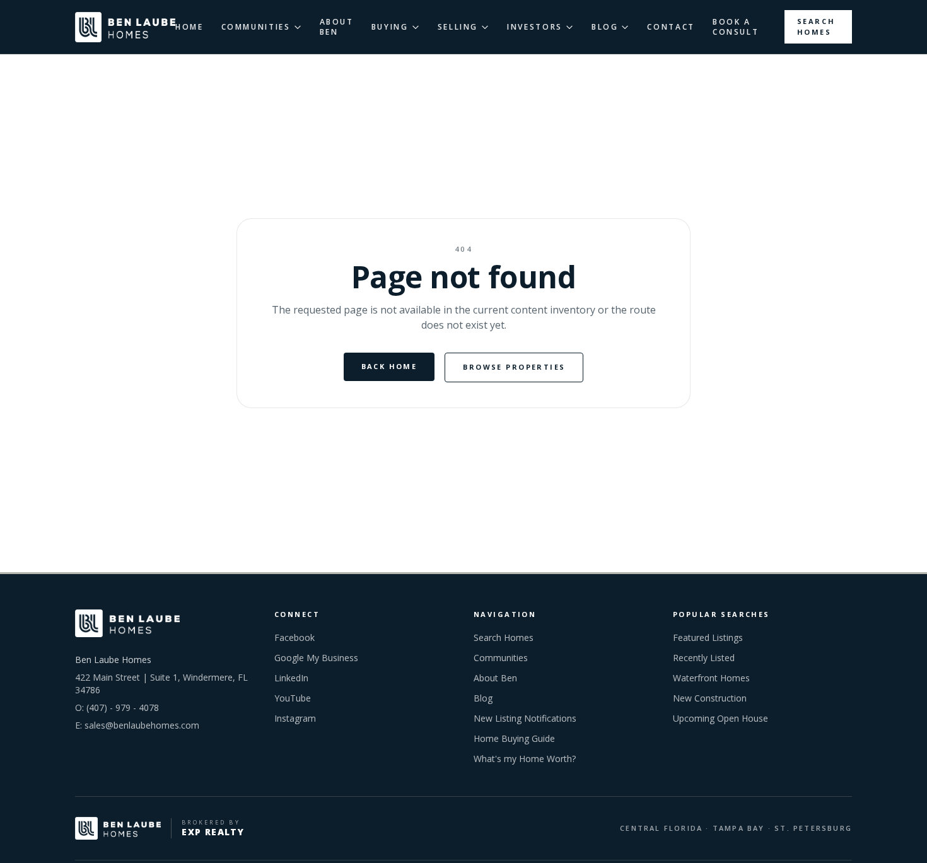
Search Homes (816, 26)
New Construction (710, 698)
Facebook (294, 637)
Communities (501, 658)
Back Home (389, 366)
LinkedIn (291, 678)
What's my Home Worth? (525, 759)
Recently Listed (704, 658)
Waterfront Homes (711, 678)
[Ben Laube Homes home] (125, 27)
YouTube (292, 698)
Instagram (295, 718)
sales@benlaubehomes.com (142, 725)
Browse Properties (514, 367)
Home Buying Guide (514, 738)
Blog (483, 698)
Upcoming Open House (720, 718)
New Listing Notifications (525, 718)
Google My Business (316, 658)
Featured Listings (708, 637)
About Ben (495, 678)
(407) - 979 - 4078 (122, 707)
